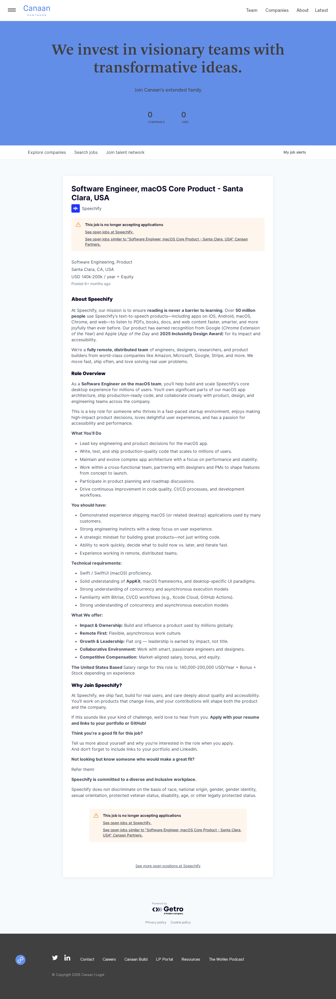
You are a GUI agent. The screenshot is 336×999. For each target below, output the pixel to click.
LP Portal (164, 960)
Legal (100, 975)
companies (47, 152)
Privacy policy (155, 922)
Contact (87, 960)
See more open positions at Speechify (168, 866)
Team (252, 11)
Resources (190, 960)
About (303, 11)
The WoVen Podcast (226, 960)
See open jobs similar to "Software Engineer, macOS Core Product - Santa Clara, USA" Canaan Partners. (166, 241)
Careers (109, 960)
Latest (321, 11)
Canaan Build (136, 960)
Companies (277, 11)
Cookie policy (181, 922)
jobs (86, 152)
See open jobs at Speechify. (109, 232)
